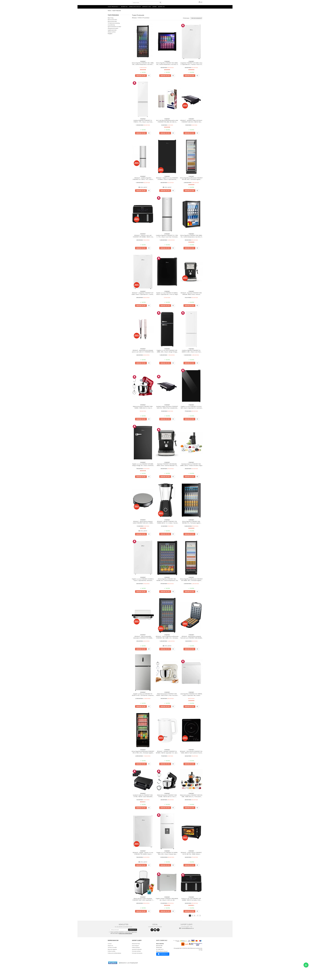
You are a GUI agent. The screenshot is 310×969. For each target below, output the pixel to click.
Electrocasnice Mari (112, 19)
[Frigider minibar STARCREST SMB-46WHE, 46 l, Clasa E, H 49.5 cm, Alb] (167, 883)
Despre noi (124, 6)
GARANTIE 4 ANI (146, 6)
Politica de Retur (136, 947)
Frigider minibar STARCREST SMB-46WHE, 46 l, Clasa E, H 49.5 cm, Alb (167, 899)
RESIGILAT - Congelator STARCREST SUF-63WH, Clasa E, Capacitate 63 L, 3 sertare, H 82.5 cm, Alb (143, 293)
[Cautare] (160, 2)
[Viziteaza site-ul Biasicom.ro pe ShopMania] (112, 962)
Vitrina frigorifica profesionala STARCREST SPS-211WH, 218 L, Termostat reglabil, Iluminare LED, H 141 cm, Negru (143, 752)
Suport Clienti (137, 940)
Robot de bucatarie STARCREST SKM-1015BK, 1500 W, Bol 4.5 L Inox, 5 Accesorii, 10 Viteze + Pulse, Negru (167, 795)
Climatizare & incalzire (113, 28)
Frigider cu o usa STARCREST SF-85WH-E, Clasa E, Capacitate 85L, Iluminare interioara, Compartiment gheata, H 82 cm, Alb (143, 579)
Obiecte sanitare (112, 32)
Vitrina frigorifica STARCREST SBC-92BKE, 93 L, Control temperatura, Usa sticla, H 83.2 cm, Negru (191, 236)
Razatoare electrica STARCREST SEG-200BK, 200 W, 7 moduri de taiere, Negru (191, 464)
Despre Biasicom (113, 940)
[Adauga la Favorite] (149, 75)
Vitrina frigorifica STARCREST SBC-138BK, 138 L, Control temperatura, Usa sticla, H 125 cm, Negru (143, 63)
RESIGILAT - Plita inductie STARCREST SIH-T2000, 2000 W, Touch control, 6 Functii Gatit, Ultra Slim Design (191, 752)
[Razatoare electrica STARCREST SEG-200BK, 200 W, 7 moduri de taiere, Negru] (191, 442)
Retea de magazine (112, 949)
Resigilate (110, 33)
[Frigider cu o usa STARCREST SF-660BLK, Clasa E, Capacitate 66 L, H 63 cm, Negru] (167, 271)
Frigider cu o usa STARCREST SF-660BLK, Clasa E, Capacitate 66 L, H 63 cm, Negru (167, 293)
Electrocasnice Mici (112, 21)
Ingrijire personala (112, 30)
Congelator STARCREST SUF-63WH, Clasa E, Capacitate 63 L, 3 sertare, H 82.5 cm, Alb (191, 63)
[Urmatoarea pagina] (200, 916)
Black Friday (111, 18)
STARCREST (143, 61)
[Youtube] (155, 929)
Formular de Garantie (137, 953)
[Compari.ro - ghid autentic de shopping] (145, 963)
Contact (110, 943)
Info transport (135, 945)
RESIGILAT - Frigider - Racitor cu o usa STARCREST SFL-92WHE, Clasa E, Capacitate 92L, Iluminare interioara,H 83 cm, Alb (143, 853)
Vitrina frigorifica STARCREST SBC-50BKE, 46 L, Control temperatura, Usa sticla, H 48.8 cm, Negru (167, 63)
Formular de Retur (135, 6)
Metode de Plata (136, 943)
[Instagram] (158, 929)
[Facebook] (152, 929)
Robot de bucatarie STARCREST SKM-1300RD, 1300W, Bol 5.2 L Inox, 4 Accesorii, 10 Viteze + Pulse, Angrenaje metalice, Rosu (142, 407)
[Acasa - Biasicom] (116, 2)
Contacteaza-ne (164, 954)
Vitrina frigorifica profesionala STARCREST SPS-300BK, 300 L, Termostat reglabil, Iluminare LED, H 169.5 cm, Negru (191, 579)
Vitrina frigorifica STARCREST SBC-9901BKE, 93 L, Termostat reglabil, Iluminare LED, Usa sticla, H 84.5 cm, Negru (191, 522)
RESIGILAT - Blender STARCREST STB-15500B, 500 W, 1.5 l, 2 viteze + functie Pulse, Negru (167, 522)
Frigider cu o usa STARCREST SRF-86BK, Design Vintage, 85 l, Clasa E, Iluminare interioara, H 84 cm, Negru (142, 464)
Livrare (154, 6)
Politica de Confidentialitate (125, 933)
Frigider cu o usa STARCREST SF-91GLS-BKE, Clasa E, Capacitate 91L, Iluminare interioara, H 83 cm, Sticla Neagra (191, 407)
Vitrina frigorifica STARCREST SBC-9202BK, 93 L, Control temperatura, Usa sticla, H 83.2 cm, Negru (167, 579)
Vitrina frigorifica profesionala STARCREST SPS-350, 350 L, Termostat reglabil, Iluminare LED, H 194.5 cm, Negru (191, 178)
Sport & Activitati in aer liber (114, 26)
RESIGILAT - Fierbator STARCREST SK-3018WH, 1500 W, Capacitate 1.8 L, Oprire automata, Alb (167, 752)
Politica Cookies (111, 951)
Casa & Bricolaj (111, 25)
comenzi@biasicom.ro (187, 928)
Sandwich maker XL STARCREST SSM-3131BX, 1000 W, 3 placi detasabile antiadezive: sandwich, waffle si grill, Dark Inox (143, 795)
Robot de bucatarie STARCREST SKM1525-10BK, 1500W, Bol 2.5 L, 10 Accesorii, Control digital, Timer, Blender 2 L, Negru (191, 795)
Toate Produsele (113, 6)
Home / (110, 10)
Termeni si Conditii (112, 947)
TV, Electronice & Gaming (114, 23)
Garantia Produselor (137, 949)
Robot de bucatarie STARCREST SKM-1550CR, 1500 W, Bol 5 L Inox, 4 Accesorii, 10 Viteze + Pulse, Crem (167, 694)
